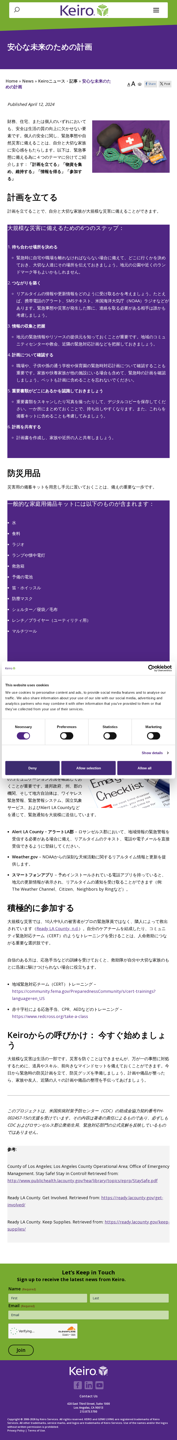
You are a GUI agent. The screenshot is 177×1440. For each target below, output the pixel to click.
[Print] (140, 84)
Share (152, 84)
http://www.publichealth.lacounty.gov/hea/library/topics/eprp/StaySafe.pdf (82, 1180)
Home (12, 81)
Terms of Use (36, 1430)
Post (167, 84)
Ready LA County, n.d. (57, 928)
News (28, 81)
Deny (32, 768)
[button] (156, 10)
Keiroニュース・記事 (58, 81)
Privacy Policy (16, 1430)
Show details (152, 753)
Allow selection (88, 768)
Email (21, 1305)
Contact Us (88, 1396)
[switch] (66, 736)
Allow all (144, 768)
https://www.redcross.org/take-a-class (50, 1016)
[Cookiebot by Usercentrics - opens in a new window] (151, 668)
